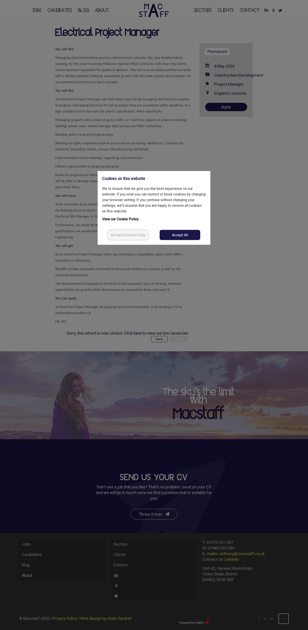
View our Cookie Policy (120, 219)
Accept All (180, 235)
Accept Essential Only (128, 235)
